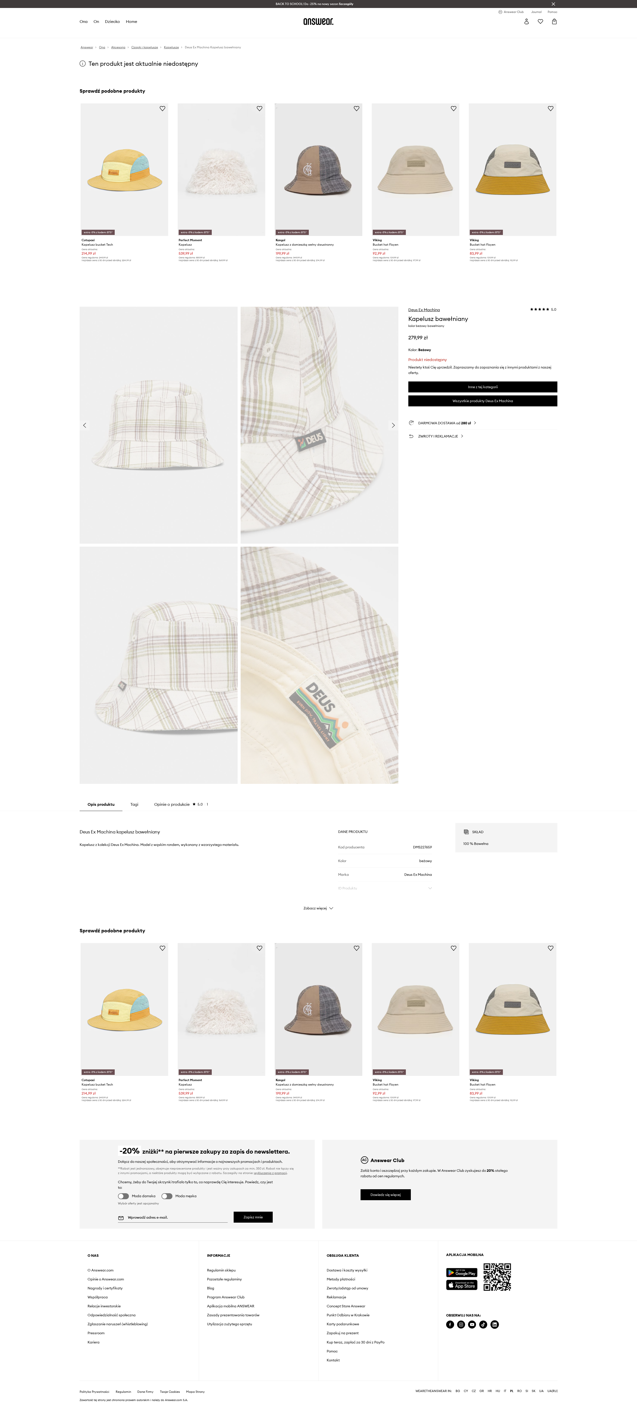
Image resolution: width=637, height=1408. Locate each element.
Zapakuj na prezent (343, 1333)
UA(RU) (552, 1391)
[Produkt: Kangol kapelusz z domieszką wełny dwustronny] (318, 169)
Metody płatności (341, 1279)
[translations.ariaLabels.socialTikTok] (483, 1324)
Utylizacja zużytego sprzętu (229, 1324)
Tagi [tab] (134, 804)
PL (512, 1391)
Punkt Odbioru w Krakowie (348, 1315)
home (131, 21)
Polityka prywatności (94, 1392)
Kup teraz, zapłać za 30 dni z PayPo (355, 1342)
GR (481, 1391)
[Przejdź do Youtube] (472, 1324)
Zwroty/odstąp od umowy (347, 1288)
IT (505, 1391)
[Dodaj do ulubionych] (162, 108)
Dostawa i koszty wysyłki (347, 1270)
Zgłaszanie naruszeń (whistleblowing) (118, 1324)
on (96, 21)
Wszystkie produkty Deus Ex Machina (483, 401)
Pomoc (332, 1351)
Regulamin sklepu (221, 1270)
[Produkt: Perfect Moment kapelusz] (221, 169)
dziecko (112, 21)
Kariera (94, 1342)
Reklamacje (336, 1297)
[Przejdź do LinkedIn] (494, 1324)
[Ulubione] (540, 21)
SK (533, 1391)
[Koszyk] (554, 21)
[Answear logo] (318, 21)
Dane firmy (145, 1392)
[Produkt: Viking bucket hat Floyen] (415, 169)
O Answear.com (100, 1270)
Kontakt (333, 1360)
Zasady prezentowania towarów (233, 1315)
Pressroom (96, 1333)
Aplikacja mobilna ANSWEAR (230, 1306)
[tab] (181, 804)
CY (466, 1391)
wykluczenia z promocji (270, 1173)
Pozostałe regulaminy (224, 1279)
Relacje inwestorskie (104, 1306)
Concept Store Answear (346, 1306)
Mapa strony (195, 1392)
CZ (474, 1391)
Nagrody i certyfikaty (105, 1288)
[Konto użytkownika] (527, 21)
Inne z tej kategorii (483, 387)
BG (458, 1391)
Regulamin (123, 1392)
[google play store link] (461, 1272)
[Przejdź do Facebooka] (450, 1324)
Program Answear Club (226, 1297)
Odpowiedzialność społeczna (112, 1315)
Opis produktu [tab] (101, 804)
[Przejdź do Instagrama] (461, 1324)
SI (527, 1391)
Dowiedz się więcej (386, 1194)
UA (541, 1391)
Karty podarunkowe (343, 1324)
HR (490, 1391)
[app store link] (461, 1284)
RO (519, 1391)
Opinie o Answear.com (106, 1279)
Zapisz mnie (253, 1217)
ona (84, 21)
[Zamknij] (553, 4)
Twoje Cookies (170, 1392)
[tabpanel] (318, 862)
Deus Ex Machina (424, 309)
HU (498, 1391)
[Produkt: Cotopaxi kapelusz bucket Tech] (124, 169)
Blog (210, 1288)
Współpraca (98, 1297)
